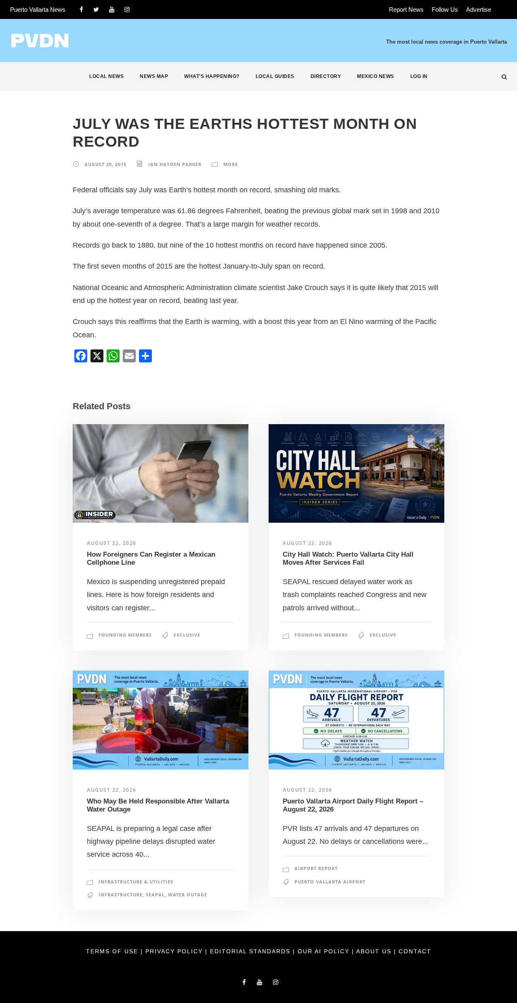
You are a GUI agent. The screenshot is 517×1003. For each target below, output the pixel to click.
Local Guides (275, 76)
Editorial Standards (251, 951)
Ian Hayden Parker (175, 164)
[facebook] (81, 9)
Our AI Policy (323, 951)
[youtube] (111, 9)
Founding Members (125, 635)
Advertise (478, 9)
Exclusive (187, 635)
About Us (375, 951)
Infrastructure (121, 895)
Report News (406, 9)
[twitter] (96, 9)
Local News (106, 76)
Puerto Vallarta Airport (330, 882)
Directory (326, 76)
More (230, 164)
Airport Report (316, 868)
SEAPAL (155, 895)
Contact (415, 951)
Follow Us (445, 9)
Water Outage (187, 895)
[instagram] (127, 9)
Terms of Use (113, 951)
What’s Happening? (212, 76)
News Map (154, 76)
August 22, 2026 (112, 543)
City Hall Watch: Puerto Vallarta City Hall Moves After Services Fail (348, 558)
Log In (419, 76)
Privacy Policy (175, 951)
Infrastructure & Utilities (136, 882)
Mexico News (375, 76)
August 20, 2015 (105, 164)
